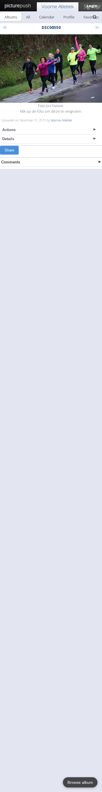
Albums (11, 17)
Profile (69, 17)
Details (8, 139)
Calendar (46, 17)
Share (9, 150)
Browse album (80, 782)
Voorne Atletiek (58, 6)
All (28, 17)
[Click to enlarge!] (51, 68)
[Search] (94, 17)
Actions (9, 130)
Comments (10, 162)
